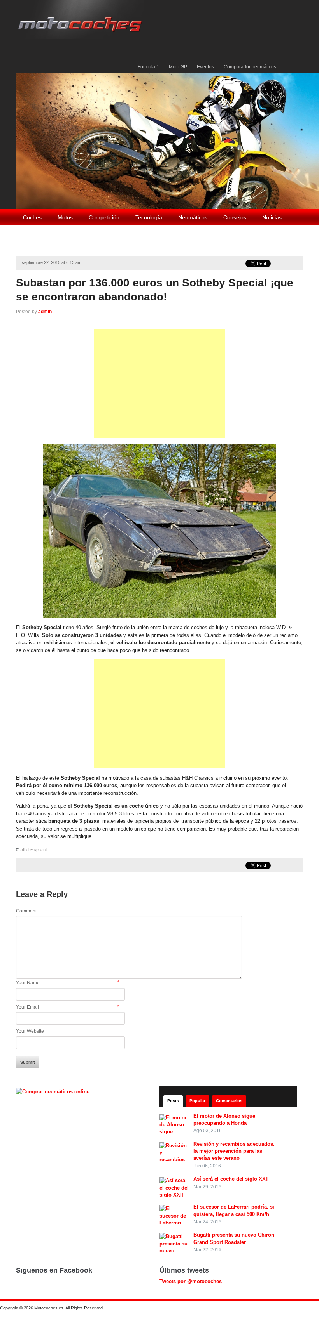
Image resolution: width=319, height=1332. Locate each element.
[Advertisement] (159, 383)
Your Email (27, 1007)
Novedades (37, 234)
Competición (104, 217)
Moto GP (178, 66)
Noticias (272, 217)
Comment (26, 911)
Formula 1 (148, 66)
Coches (32, 217)
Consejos (234, 217)
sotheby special (33, 849)
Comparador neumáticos (250, 66)
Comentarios (229, 1100)
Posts (173, 1100)
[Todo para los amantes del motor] (81, 19)
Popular (197, 1100)
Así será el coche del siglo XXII (231, 1179)
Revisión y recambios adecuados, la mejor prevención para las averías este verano (234, 1151)
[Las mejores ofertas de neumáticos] (53, 1091)
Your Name (28, 982)
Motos (65, 217)
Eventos (205, 66)
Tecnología (148, 217)
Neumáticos (192, 217)
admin (45, 311)
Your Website (30, 1031)
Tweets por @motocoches (191, 1281)
